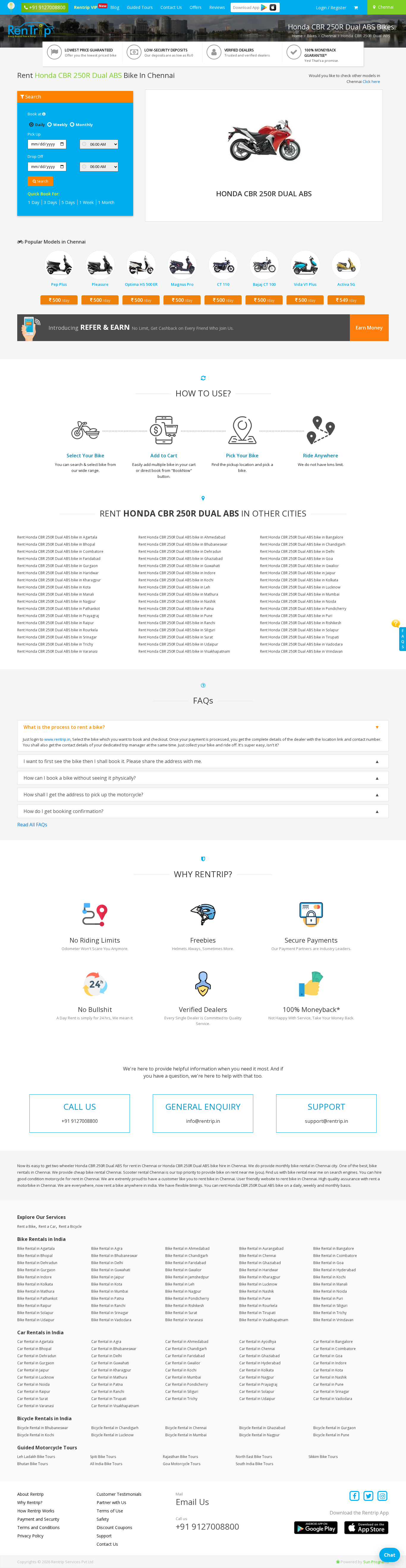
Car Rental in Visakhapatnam (115, 1405)
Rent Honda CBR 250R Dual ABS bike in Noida (298, 601)
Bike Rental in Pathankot (37, 1298)
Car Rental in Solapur (256, 1391)
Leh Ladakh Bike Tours (36, 1456)
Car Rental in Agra (106, 1341)
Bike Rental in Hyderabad (334, 1269)
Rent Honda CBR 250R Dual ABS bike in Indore (177, 572)
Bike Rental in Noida (330, 1291)
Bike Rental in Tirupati (257, 1312)
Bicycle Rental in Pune (331, 1434)
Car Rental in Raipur (33, 1391)
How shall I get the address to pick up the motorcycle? (83, 794)
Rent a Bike (26, 1226)
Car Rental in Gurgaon (35, 1362)
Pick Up (34, 134)
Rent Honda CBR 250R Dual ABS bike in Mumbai (299, 594)
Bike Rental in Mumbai (109, 1291)
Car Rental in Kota (328, 1370)
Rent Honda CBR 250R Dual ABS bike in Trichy (55, 644)
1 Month (106, 202)
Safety (103, 1519)
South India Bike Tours (254, 1463)
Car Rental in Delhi (106, 1355)
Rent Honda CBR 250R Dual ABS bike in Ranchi (177, 622)
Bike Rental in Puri (328, 1298)
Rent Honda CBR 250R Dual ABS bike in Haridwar (58, 572)
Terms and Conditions (38, 1527)
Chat (389, 1555)
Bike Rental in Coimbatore (335, 1255)
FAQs (402, 638)
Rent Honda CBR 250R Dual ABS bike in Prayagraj (58, 615)
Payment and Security (38, 1519)
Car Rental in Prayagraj (258, 1384)
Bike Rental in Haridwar (258, 1269)
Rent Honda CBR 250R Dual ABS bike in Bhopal (56, 544)
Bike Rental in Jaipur (107, 1277)
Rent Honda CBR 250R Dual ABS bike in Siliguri (177, 629)
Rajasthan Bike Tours (180, 1456)
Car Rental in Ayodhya (257, 1341)
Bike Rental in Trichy (330, 1312)
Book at (35, 114)
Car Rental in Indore (330, 1362)
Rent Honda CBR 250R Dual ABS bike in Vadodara (301, 644)
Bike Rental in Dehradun (37, 1262)
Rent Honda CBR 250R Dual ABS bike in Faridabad (58, 558)
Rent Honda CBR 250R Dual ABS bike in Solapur (299, 629)
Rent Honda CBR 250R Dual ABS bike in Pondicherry (303, 608)
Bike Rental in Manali (330, 1284)
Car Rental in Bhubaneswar (113, 1348)
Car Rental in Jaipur (33, 1370)
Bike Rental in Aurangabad (261, 1248)
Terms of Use (110, 1511)
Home (297, 35)
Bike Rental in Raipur (34, 1305)
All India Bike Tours (106, 1463)
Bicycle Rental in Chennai (186, 1427)
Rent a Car (47, 1226)
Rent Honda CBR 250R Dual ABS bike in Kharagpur (59, 580)
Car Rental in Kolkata (256, 1370)
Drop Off (35, 156)
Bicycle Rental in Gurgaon (334, 1427)
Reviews (217, 7)
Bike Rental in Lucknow (258, 1284)
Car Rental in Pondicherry (186, 1384)
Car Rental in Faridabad (185, 1355)
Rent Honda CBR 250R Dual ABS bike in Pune (176, 615)
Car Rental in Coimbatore (334, 1348)
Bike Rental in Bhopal (35, 1255)
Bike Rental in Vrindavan (333, 1319)
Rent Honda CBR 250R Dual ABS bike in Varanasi (57, 651)
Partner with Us (111, 1502)
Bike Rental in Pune (255, 1298)
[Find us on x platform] (368, 1496)
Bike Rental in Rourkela (258, 1305)
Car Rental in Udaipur (257, 1398)
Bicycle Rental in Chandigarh (115, 1427)
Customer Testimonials (119, 1494)
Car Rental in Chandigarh (186, 1348)
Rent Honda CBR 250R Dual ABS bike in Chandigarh (302, 544)
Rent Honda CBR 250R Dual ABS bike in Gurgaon (57, 565)
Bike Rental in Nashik (256, 1291)
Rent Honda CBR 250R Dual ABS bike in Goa (296, 558)
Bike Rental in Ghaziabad (260, 1262)
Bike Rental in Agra (106, 1248)
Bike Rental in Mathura (35, 1291)
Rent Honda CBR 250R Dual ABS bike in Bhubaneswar (183, 544)
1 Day (33, 202)
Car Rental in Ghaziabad (259, 1355)
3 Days (50, 202)
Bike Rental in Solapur (35, 1312)
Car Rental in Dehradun (36, 1355)
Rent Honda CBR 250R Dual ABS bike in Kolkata (299, 580)
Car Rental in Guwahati (110, 1362)
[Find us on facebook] (354, 1496)
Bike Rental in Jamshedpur (187, 1277)
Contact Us (171, 7)
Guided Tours (140, 7)
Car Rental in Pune (328, 1384)
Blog (114, 7)
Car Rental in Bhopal (34, 1348)
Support (104, 1536)
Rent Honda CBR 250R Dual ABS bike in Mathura (178, 594)
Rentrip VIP (87, 7)
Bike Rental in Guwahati (110, 1269)
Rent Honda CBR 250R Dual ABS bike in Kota (54, 587)
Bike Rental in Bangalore (333, 1248)
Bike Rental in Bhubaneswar (114, 1255)
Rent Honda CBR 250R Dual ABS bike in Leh (174, 587)
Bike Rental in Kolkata (35, 1284)
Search (42, 181)
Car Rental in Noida (33, 1384)
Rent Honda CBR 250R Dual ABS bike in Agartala (57, 537)
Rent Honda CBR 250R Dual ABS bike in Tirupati (299, 637)
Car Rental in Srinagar (331, 1391)
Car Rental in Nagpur (256, 1377)
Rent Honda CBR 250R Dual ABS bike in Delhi (297, 551)
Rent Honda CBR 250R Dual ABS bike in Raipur (55, 622)
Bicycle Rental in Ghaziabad (262, 1427)
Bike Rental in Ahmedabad (187, 1248)
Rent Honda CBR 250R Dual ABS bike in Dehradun (180, 551)
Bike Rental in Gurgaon (36, 1269)
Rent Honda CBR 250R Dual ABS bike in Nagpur (56, 601)
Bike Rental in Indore (34, 1277)
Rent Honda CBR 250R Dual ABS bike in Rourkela (57, 629)
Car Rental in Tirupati (108, 1398)
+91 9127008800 (207, 1526)
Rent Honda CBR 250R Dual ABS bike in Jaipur (298, 572)
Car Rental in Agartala (35, 1341)
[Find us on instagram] (382, 1496)
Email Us (192, 1501)
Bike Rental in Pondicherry (187, 1298)
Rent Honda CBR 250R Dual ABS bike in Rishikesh (300, 622)
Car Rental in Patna (107, 1384)
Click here (371, 81)
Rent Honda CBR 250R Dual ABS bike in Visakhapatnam (184, 651)
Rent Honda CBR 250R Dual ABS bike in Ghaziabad (181, 558)
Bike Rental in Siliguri (330, 1305)
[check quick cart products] (356, 8)
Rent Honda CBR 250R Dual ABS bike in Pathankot (58, 608)
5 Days (68, 202)
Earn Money (369, 327)
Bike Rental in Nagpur (183, 1291)
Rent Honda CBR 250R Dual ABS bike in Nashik (177, 601)
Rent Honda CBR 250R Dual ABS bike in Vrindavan (301, 651)
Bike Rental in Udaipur (35, 1319)
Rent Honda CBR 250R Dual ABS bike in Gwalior (299, 565)
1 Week (86, 202)
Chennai (328, 35)
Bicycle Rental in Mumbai (186, 1434)
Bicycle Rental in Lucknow (112, 1434)
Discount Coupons (114, 1527)
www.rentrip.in (57, 739)
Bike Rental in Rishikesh (184, 1305)
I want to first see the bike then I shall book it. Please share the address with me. (112, 761)
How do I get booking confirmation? (63, 811)
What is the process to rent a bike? (64, 727)
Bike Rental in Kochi (329, 1277)
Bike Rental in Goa (328, 1262)
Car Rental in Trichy (181, 1398)
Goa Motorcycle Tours (181, 1463)
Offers (196, 7)
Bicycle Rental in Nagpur (259, 1434)
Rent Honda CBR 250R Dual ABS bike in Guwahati (179, 565)
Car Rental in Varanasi (35, 1405)
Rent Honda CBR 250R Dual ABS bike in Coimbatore (60, 551)
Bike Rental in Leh (179, 1284)
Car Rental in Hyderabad (260, 1362)
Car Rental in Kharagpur (111, 1370)
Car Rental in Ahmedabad (186, 1341)
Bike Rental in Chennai (257, 1255)
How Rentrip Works (35, 1511)
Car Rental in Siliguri (181, 1391)
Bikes (312, 35)
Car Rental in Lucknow (35, 1377)
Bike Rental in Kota (106, 1284)
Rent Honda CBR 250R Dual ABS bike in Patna (176, 608)
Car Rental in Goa (327, 1355)
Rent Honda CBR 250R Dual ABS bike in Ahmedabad (182, 537)
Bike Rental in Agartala (36, 1248)
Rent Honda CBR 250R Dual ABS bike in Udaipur (178, 644)
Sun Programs (376, 1561)
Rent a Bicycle (70, 1226)
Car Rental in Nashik (330, 1377)
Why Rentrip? (29, 1502)
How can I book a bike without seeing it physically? (79, 778)
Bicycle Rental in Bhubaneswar (42, 1427)
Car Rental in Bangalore (333, 1341)
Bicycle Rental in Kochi (35, 1434)
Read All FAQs (32, 824)
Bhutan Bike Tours (32, 1463)
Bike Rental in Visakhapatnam (263, 1319)
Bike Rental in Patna (107, 1298)
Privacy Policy (30, 1536)
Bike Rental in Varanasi (184, 1319)
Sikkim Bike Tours (323, 1456)
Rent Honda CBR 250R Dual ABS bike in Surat (176, 637)
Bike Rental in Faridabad (185, 1262)
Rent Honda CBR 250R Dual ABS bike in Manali (55, 594)
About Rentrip (30, 1494)
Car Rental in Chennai (257, 1348)
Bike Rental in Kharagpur (259, 1277)
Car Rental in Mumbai (183, 1377)
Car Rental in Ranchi (107, 1391)
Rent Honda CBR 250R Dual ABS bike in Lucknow (300, 587)
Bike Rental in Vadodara (111, 1319)
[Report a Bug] (338, 1561)
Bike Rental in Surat (181, 1312)
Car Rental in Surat (32, 1398)
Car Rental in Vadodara (332, 1398)
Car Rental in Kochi (180, 1370)
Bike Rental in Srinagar (109, 1312)
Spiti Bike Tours (103, 1456)
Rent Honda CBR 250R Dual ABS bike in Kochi (176, 580)
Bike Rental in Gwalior (183, 1269)
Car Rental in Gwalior (182, 1362)
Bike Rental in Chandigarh (186, 1255)
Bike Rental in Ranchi (108, 1305)
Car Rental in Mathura (109, 1377)
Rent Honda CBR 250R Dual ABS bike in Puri (296, 615)
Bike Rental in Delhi (107, 1262)
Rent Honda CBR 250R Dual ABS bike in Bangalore (301, 537)
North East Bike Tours (254, 1456)
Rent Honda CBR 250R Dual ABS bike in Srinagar (57, 637)
